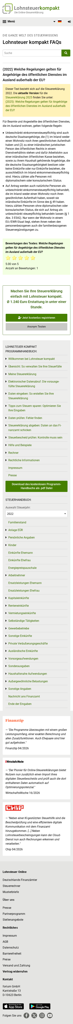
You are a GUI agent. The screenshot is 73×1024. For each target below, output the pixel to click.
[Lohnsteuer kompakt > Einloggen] (69, 22)
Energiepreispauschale (22, 568)
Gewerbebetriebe (18, 628)
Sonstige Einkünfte (20, 636)
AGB (5, 941)
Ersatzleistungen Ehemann (25, 583)
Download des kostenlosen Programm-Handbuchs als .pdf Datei (36, 486)
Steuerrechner (11, 886)
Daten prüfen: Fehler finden (25, 418)
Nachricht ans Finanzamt (24, 696)
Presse (12, 475)
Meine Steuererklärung (22, 374)
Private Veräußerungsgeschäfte (28, 643)
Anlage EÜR (15, 530)
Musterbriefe (11, 892)
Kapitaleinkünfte (18, 598)
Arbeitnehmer (16, 575)
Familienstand (17, 522)
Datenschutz (11, 947)
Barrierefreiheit (12, 953)
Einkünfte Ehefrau (19, 560)
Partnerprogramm (14, 913)
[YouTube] (50, 1015)
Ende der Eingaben (20, 704)
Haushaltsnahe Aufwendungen (27, 673)
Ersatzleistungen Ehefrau (24, 590)
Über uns (8, 899)
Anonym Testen (36, 326)
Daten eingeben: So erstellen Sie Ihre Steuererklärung (31, 396)
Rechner (13, 452)
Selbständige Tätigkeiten (23, 620)
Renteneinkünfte (18, 605)
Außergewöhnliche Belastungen (28, 681)
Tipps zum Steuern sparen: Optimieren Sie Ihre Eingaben (34, 408)
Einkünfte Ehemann (20, 552)
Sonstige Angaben (19, 688)
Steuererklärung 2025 (18, 97)
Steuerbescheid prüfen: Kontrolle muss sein (35, 437)
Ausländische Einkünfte (23, 651)
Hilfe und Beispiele (20, 445)
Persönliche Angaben (21, 537)
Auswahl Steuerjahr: (17, 507)
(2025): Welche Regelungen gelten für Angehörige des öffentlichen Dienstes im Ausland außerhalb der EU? (36, 106)
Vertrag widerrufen (15, 971)
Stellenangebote (13, 919)
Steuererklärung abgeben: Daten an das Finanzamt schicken (34, 428)
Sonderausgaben (19, 666)
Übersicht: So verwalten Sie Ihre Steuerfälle (35, 366)
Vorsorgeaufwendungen (23, 658)
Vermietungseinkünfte (22, 613)
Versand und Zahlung (16, 965)
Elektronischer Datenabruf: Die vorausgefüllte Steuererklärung (33, 384)
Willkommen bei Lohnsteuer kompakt (31, 359)
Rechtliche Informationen (24, 460)
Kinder (12, 545)
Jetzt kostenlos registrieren (38, 317)
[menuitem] (57, 22)
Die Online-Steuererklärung (28, 12)
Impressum (15, 468)
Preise (6, 959)
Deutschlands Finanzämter (20, 880)
